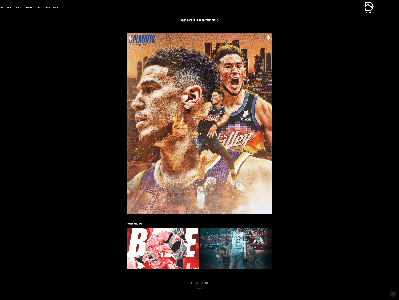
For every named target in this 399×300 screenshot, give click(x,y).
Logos (39, 8)
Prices (48, 8)
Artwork (29, 8)
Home (2, 8)
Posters (18, 8)
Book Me (55, 8)
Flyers (9, 8)
